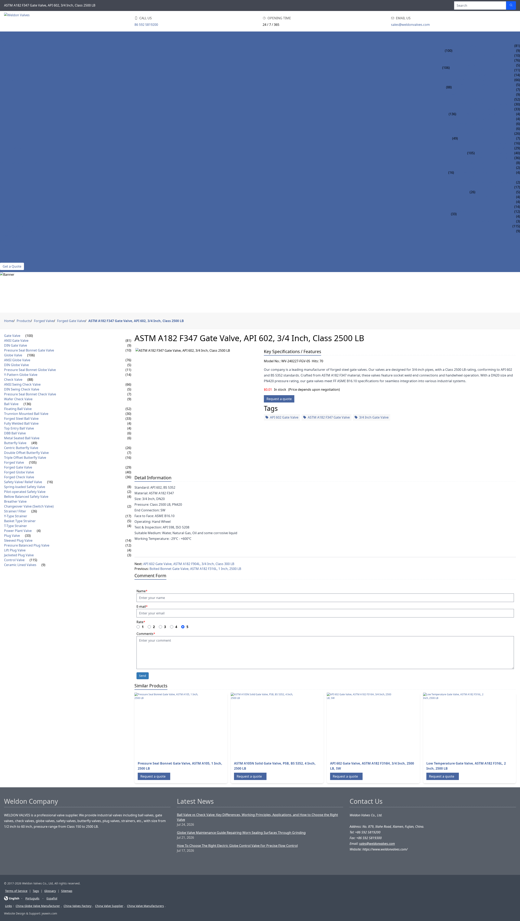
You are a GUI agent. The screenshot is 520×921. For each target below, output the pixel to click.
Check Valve (10, 80)
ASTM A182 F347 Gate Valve (329, 417)
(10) (128, 350)
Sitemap (66, 891)
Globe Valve (10, 60)
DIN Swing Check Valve (471, 84)
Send (142, 676)
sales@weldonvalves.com (410, 24)
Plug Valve (9, 206)
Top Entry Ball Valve (474, 119)
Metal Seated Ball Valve (476, 128)
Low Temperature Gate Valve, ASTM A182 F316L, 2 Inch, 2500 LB (466, 766)
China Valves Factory (77, 906)
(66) (128, 384)
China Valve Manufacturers (145, 906)
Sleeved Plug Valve (473, 206)
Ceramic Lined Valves (18, 231)
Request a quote (279, 399)
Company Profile (14, 245)
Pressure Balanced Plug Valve (483, 211)
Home (5, 36)
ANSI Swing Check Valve (472, 80)
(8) (129, 487)
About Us (8, 241)
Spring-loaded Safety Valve (478, 163)
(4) (129, 423)
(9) (129, 345)
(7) (129, 394)
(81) (128, 340)
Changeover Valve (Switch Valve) (482, 182)
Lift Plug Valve (469, 216)
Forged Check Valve (492, 158)
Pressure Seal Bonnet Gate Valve (480, 55)
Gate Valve (9, 45)
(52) (128, 409)
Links (8, 906)
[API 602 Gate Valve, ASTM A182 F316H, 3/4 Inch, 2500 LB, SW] (359, 725)
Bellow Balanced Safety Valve (480, 172)
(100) (448, 50)
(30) (128, 413)
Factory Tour (12, 250)
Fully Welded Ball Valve (477, 114)
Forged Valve (11, 148)
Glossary (50, 891)
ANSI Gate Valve (465, 45)
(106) (446, 67)
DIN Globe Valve (463, 65)
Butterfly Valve (13, 133)
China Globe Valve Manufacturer (38, 906)
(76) (128, 360)
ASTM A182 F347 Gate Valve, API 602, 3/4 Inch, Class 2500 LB (136, 321)
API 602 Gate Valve (284, 417)
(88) (449, 87)
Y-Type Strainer (488, 187)
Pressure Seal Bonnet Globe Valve (479, 70)
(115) (33, 560)
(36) (128, 477)
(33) (454, 214)
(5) (129, 365)
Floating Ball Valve (473, 99)
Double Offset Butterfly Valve (484, 138)
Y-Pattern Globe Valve (469, 75)
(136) (452, 114)
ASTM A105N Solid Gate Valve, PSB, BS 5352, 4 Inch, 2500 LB (275, 766)
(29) (128, 467)
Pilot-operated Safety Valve (478, 167)
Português (32, 898)
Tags (36, 891)
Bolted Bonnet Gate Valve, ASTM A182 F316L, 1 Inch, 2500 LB (195, 568)
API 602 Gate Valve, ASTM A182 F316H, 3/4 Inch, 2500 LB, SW (372, 766)
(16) (451, 172)
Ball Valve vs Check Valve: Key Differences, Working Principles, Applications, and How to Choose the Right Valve (257, 817)
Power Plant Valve (16, 202)
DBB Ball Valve (468, 123)
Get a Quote (12, 266)
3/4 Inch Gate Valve (374, 417)
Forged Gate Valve (491, 148)
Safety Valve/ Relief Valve (21, 163)
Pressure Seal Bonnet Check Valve (481, 89)
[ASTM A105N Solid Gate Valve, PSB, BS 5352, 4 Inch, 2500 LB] (263, 725)
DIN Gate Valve (464, 50)
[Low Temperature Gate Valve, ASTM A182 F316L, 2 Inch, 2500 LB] (455, 725)
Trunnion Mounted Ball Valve (482, 104)
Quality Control (14, 255)
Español (52, 898)
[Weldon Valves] (36, 21)
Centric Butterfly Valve (478, 133)
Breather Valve (467, 177)
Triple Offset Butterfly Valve (483, 143)
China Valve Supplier (109, 906)
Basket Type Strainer (493, 192)
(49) (455, 138)
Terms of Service (16, 891)
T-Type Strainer (488, 197)
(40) (128, 472)
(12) (128, 545)
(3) (129, 555)
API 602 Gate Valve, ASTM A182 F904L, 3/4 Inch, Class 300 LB (188, 564)
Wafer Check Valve (467, 94)
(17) (128, 516)
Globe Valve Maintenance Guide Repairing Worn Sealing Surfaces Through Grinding (241, 832)
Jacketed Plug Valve (474, 221)
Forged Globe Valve (492, 153)
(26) (472, 192)
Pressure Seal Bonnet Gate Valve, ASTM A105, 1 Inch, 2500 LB (180, 766)
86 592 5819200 (146, 24)
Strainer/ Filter (13, 187)
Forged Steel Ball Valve (476, 109)
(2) (129, 491)
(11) (128, 370)
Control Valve (12, 226)
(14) (128, 374)
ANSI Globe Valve (464, 60)
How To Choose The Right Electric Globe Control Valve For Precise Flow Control (237, 845)
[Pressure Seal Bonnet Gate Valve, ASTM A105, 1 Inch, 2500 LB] (166, 725)
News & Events (12, 236)
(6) (129, 433)
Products (8, 41)
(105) (471, 153)
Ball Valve (8, 99)
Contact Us (10, 260)
